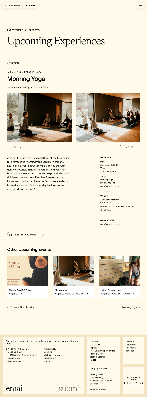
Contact (94, 341)
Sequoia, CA (14, 358)
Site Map (94, 383)
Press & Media (97, 354)
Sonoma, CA (50, 358)
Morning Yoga (106, 179)
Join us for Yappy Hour (111, 290)
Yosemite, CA (14, 361)
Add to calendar (26, 234)
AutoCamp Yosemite (109, 186)
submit (70, 388)
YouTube (130, 350)
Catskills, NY (50, 352)
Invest (93, 360)
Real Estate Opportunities (102, 350)
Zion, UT (48, 361)
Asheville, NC (50, 349)
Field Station (133, 383)
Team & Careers (97, 357)
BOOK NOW (30, 5)
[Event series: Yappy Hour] (133, 293)
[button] (17, 146)
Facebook (131, 347)
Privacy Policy (97, 374)
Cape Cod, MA (15, 352)
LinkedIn (130, 341)
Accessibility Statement (101, 380)
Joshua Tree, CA (52, 355)
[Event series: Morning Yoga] (87, 293)
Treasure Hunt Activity (22, 307)
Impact (93, 347)
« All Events (13, 62)
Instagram (131, 344)
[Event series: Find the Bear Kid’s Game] (21, 293)
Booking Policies (98, 389)
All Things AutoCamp (18, 349)
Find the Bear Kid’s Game (20, 290)
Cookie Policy (96, 377)
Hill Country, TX (22, 355)
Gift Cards (95, 344)
